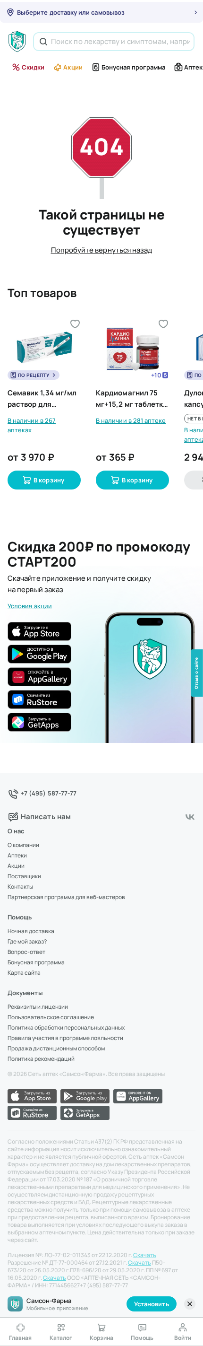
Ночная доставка (31, 931)
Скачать (144, 1255)
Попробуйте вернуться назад (101, 250)
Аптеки (17, 855)
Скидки (33, 67)
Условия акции (30, 606)
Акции (72, 67)
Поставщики (24, 876)
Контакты (20, 887)
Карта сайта (24, 973)
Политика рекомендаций (41, 1059)
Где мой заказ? (27, 941)
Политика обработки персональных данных (66, 1027)
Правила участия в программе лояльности (65, 1038)
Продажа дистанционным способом (56, 1048)
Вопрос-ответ (26, 952)
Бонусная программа (133, 67)
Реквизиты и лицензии (38, 1007)
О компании (23, 845)
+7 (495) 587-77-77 (48, 793)
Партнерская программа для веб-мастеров (66, 897)
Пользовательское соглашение (51, 1017)
